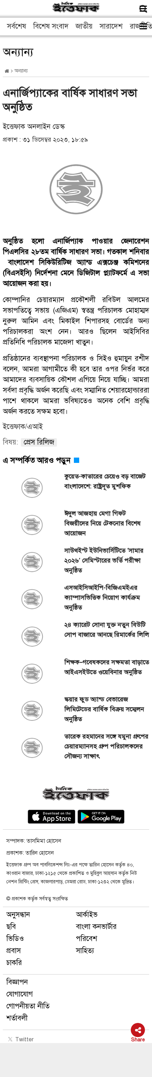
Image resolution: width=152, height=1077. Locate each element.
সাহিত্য (85, 950)
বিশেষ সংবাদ (51, 26)
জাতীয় (84, 26)
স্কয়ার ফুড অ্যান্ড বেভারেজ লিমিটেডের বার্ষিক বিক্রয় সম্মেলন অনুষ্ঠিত (104, 709)
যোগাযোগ (19, 994)
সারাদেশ (111, 26)
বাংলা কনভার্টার (96, 926)
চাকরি (14, 962)
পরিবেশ (86, 938)
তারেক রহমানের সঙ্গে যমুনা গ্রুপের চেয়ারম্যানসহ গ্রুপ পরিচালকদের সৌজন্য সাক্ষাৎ (106, 746)
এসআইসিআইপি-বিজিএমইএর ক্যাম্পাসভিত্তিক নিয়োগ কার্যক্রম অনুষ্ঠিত (102, 597)
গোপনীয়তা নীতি (27, 1006)
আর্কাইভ (87, 914)
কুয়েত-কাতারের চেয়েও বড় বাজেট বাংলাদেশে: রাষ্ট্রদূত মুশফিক (105, 481)
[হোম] (7, 71)
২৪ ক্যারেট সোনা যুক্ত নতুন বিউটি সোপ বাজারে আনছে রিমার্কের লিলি (106, 634)
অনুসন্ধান (18, 914)
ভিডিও (15, 938)
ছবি (11, 926)
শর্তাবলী (17, 1018)
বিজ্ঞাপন (17, 982)
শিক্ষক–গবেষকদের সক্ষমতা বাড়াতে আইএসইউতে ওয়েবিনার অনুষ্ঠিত (106, 667)
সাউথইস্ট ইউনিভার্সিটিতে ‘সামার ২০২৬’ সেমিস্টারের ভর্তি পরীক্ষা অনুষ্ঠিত (104, 560)
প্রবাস (13, 950)
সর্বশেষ (16, 26)
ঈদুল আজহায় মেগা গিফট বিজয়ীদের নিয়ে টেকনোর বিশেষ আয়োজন (102, 523)
